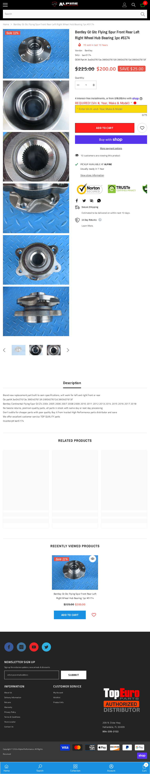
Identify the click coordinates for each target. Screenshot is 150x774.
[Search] (133, 5)
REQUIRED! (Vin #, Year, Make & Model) (103, 103)
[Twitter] (84, 200)
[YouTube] (33, 647)
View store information (92, 175)
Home (6, 24)
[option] (18, 350)
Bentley (89, 50)
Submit (73, 675)
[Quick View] (92, 558)
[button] (4, 350)
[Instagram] (21, 647)
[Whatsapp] (99, 200)
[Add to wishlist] (142, 128)
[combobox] (70, 14)
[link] (26, 514)
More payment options (111, 148)
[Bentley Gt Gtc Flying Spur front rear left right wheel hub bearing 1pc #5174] (75, 572)
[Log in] (124, 5)
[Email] (91, 200)
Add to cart (104, 128)
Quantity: (79, 78)
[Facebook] (77, 200)
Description (72, 382)
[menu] (5, 5)
